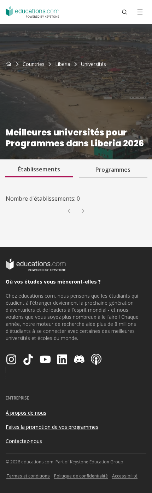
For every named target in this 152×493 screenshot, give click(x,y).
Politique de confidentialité (81, 476)
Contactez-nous (24, 441)
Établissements (39, 169)
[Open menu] (140, 12)
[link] (93, 64)
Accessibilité (125, 476)
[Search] (124, 12)
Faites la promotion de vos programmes (52, 427)
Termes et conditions (28, 476)
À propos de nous (26, 412)
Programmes (112, 170)
